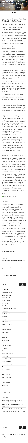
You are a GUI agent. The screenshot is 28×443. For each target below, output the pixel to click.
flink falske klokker (6, 321)
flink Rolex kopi (5, 332)
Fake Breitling (5, 311)
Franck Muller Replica (7, 335)
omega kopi (4, 348)
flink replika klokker (6, 329)
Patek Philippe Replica (7, 361)
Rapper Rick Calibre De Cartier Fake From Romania (13, 408)
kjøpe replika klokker (6, 345)
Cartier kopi (5, 305)
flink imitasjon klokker (7, 324)
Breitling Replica (5, 303)
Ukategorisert (5, 385)
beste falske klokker (6, 300)
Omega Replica (5, 350)
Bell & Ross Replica (6, 295)
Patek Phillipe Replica (7, 364)
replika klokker (5, 372)
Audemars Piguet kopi (7, 292)
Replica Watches (6, 369)
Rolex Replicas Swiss (10, 251)
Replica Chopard (5, 366)
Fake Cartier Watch (6, 313)
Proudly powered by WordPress (8, 439)
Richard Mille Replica (6, 374)
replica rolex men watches (20, 38)
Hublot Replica (5, 340)
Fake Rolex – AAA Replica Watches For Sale (13, 4)
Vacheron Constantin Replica (8, 388)
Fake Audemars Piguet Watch (9, 308)
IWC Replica (4, 343)
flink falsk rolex (5, 319)
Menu (14, 12)
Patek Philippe (5, 356)
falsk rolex (4, 316)
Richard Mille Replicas (7, 377)
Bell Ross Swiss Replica (7, 297)
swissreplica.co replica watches (9, 275)
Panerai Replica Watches (7, 353)
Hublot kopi (4, 337)
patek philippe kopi (6, 358)
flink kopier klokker (6, 327)
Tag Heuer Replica (6, 382)
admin (12, 17)
